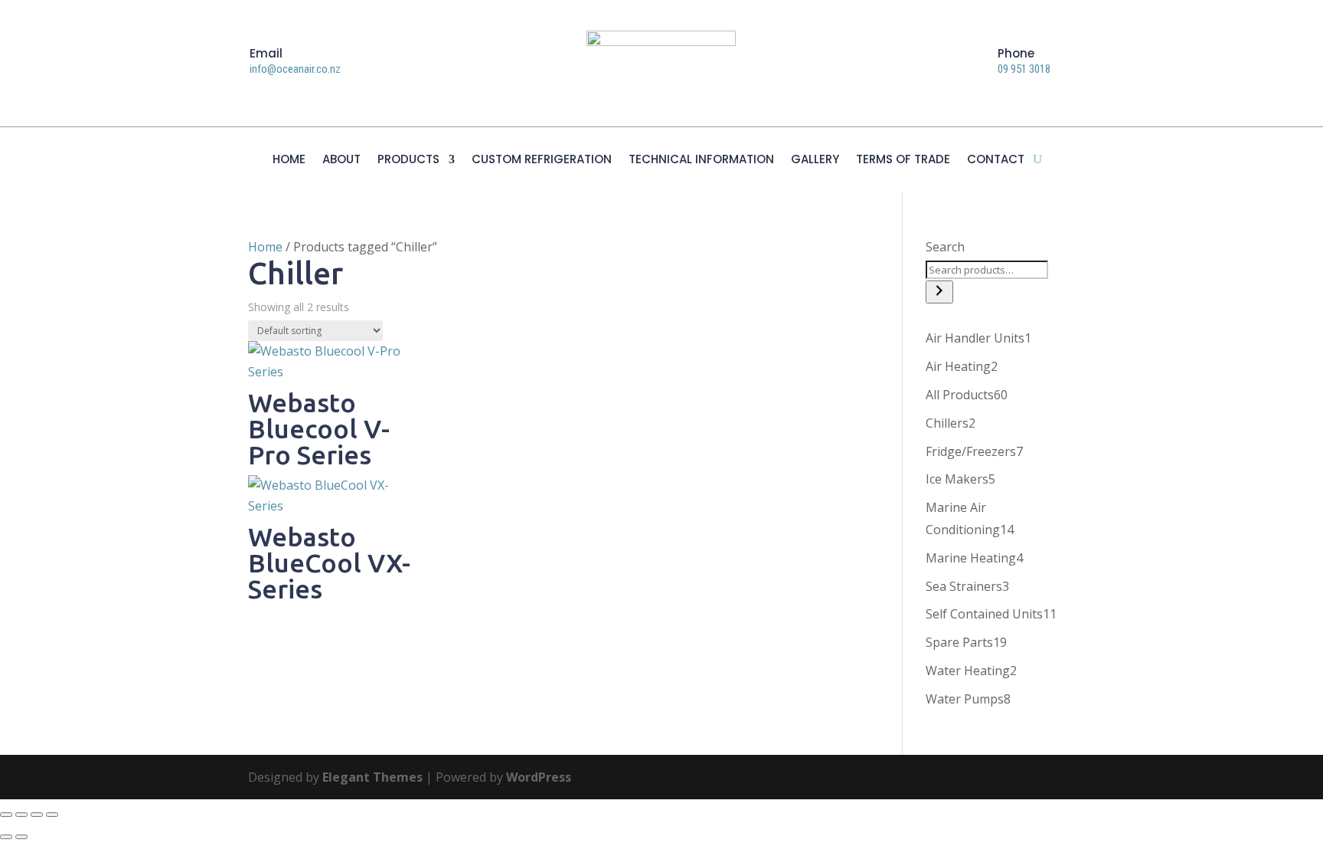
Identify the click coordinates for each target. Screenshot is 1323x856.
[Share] (37, 814)
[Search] (939, 291)
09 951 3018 (1024, 69)
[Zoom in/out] (6, 814)
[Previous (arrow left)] (6, 837)
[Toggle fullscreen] (21, 814)
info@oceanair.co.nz (295, 69)
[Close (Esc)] (52, 814)
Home (265, 246)
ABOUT (341, 160)
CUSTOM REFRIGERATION (542, 160)
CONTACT (995, 160)
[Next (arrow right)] (21, 837)
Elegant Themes (372, 777)
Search (945, 246)
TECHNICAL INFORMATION (701, 160)
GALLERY (815, 160)
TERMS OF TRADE (903, 160)
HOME (289, 160)
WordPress (538, 777)
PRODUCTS (408, 160)
